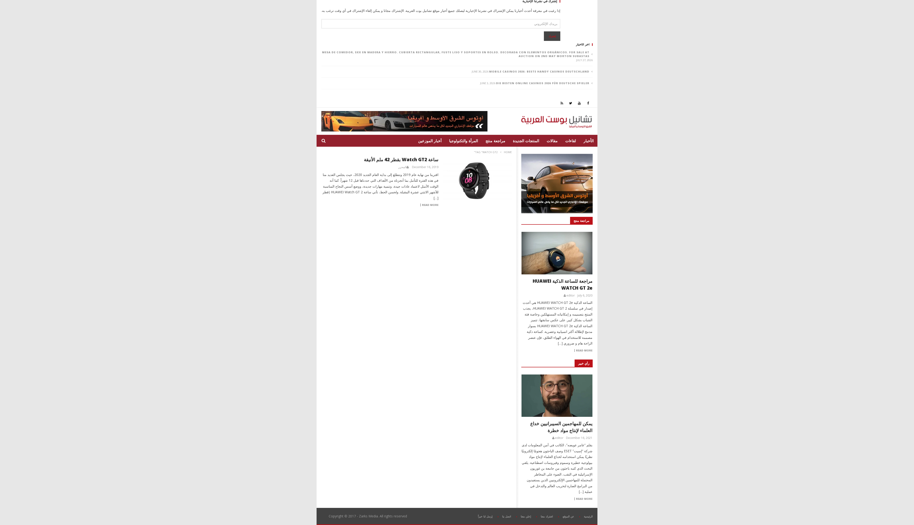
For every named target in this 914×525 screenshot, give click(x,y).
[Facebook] (588, 103)
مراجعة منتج (495, 140)
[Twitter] (570, 103)
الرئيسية (588, 516)
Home (508, 152)
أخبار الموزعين (430, 140)
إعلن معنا (526, 516)
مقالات (552, 140)
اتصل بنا (506, 516)
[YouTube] (579, 103)
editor (570, 295)
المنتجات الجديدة (526, 140)
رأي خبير (583, 363)
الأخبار (589, 140)
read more (584, 350)
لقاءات (570, 140)
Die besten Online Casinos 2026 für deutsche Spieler (542, 83)
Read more (430, 205)
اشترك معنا (547, 516)
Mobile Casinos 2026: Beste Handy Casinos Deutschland (539, 71)
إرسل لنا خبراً (485, 516)
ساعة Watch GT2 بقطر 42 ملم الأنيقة (401, 159)
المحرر (402, 167)
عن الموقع (568, 516)
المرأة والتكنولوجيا (463, 140)
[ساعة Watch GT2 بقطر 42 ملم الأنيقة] (477, 180)
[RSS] (561, 103)
